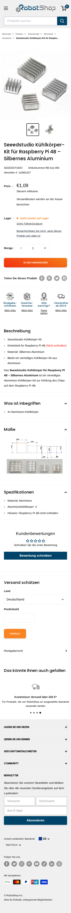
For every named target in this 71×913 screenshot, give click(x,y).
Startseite (6, 34)
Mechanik (48, 34)
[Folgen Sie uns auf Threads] (59, 864)
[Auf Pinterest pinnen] (49, 278)
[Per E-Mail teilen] (64, 278)
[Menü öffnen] (6, 8)
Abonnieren (35, 820)
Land (7, 591)
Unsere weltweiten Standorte (19, 838)
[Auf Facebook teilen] (42, 278)
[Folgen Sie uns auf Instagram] (21, 864)
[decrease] (21, 248)
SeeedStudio (13, 167)
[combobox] (30, 21)
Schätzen (15, 633)
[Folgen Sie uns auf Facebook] (6, 864)
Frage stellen (44, 312)
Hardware (6, 38)
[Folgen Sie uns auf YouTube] (36, 864)
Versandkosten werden (31, 199)
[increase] (45, 248)
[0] (63, 8)
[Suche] (62, 21)
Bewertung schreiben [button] (36, 555)
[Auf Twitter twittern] (57, 278)
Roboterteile (33, 34)
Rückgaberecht (13, 650)
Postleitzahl (11, 609)
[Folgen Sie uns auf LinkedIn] (51, 864)
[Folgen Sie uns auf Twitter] (14, 864)
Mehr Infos (10, 310)
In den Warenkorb (35, 262)
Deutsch (12, 845)
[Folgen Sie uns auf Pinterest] (29, 864)
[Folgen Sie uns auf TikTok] (44, 864)
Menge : (9, 248)
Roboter (19, 34)
